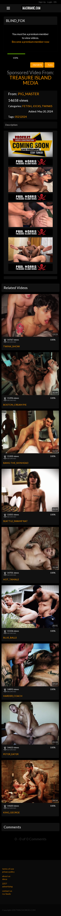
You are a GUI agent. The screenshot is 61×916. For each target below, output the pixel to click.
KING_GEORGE (11, 812)
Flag (50, 65)
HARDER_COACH (12, 695)
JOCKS (37, 106)
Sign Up (42, 2)
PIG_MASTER (28, 94)
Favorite (37, 65)
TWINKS (47, 106)
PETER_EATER (11, 754)
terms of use (8, 869)
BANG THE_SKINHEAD (15, 462)
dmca (4, 879)
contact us (7, 891)
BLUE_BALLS (10, 637)
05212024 (21, 116)
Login (49, 2)
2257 (4, 883)
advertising (7, 886)
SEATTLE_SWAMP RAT (15, 521)
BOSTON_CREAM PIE (15, 404)
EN (55, 2)
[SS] (30, 144)
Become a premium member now (30, 41)
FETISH (27, 106)
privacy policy (8, 871)
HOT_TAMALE (11, 579)
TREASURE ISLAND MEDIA (30, 80)
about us (6, 876)
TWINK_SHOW (11, 346)
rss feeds (6, 894)
